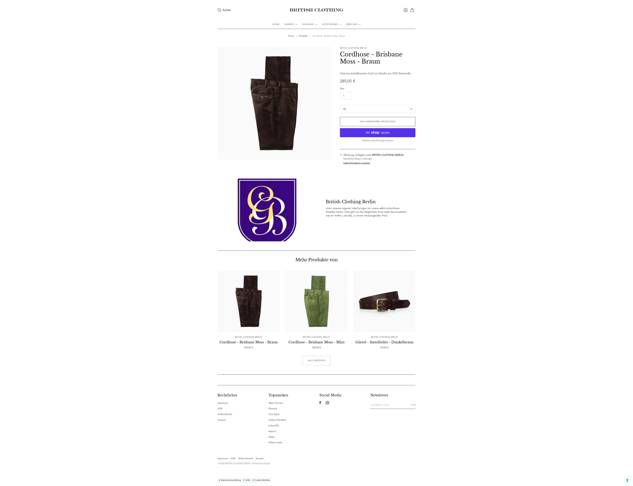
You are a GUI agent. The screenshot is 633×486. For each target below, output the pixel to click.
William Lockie (275, 442)
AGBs (247, 480)
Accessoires (330, 24)
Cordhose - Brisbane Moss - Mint (316, 342)
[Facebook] (320, 403)
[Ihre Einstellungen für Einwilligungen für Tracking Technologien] (627, 480)
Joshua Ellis (274, 425)
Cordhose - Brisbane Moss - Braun (249, 342)
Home (275, 24)
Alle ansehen (316, 360)
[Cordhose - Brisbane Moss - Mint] (316, 301)
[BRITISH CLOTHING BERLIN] (316, 10)
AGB (220, 408)
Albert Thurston (276, 403)
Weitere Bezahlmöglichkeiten (377, 140)
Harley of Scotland (277, 420)
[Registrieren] (413, 405)
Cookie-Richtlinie (262, 480)
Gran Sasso (274, 414)
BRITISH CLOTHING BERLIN (353, 48)
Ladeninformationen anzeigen (356, 163)
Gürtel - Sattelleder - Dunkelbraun (384, 342)
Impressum (223, 403)
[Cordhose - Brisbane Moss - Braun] (249, 301)
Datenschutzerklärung (231, 480)
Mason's (272, 431)
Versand (221, 420)
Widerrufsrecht (225, 414)
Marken (289, 24)
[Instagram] (327, 403)
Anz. (342, 88)
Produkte (303, 36)
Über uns (352, 24)
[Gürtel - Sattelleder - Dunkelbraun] (384, 301)
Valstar (272, 436)
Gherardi (273, 408)
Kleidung (308, 24)
